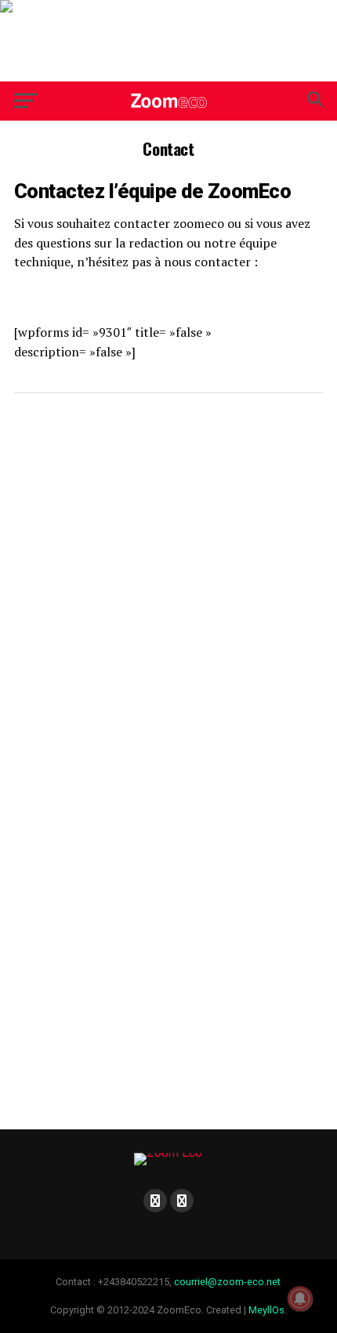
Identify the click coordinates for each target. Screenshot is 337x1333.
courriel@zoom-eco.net (227, 1282)
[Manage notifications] (300, 1298)
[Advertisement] (168, 40)
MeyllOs (266, 1310)
